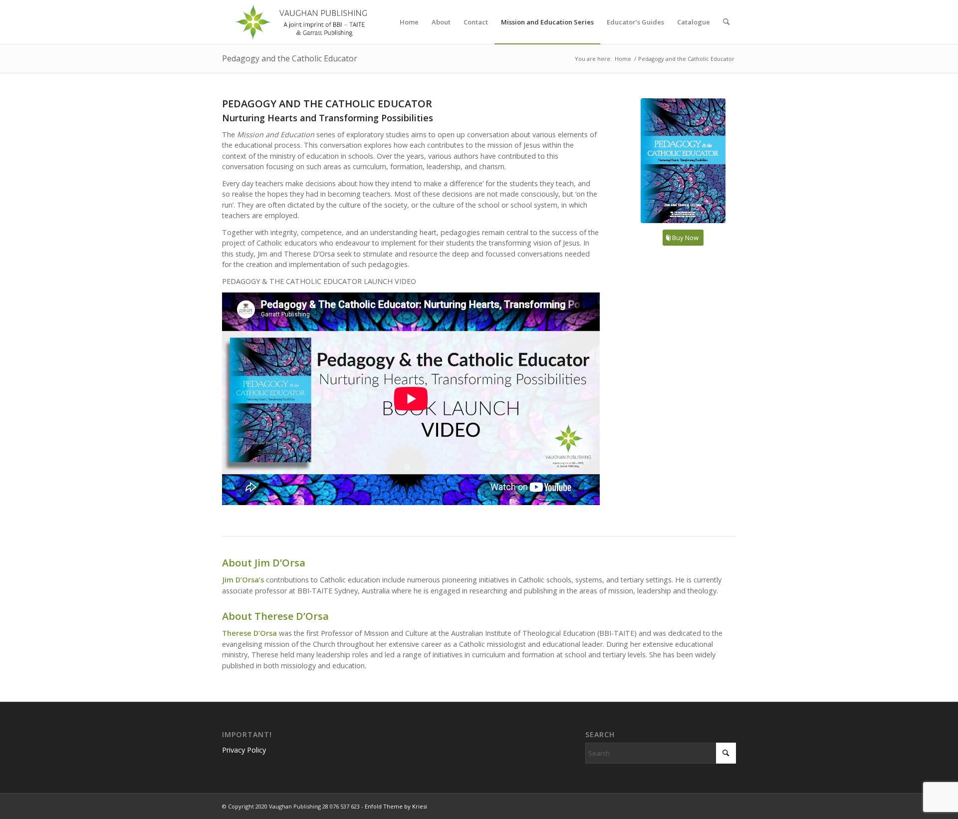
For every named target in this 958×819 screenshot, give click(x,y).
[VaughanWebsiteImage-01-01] (302, 22)
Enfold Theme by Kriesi (396, 806)
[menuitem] (409, 22)
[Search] (726, 22)
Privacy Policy (244, 750)
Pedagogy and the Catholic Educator (289, 58)
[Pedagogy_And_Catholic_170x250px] (683, 160)
